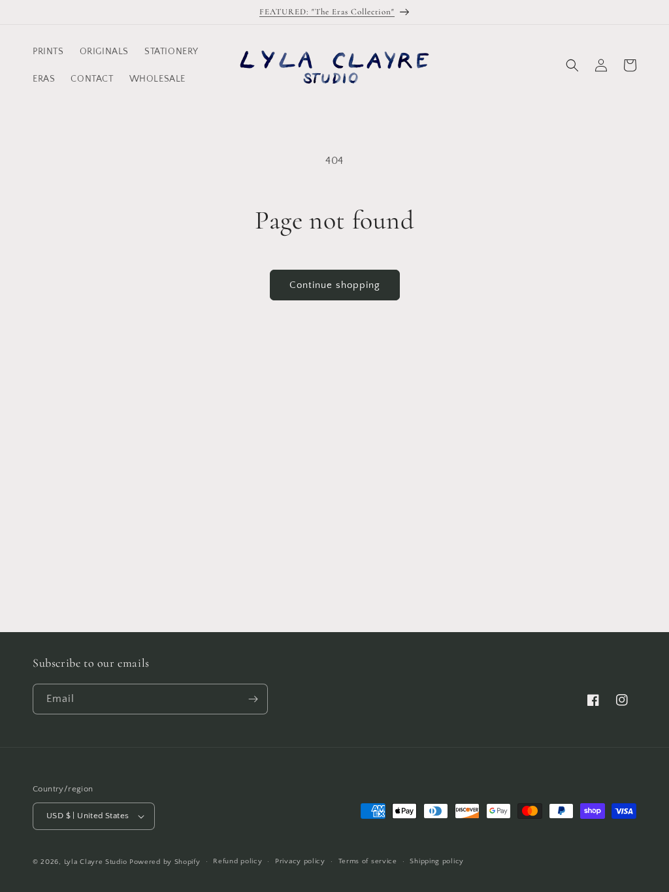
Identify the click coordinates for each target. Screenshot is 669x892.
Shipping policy (437, 861)
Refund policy (237, 861)
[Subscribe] (252, 699)
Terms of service (367, 861)
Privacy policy (300, 861)
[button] (572, 65)
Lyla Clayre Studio (95, 862)
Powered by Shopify (165, 862)
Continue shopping (334, 285)
